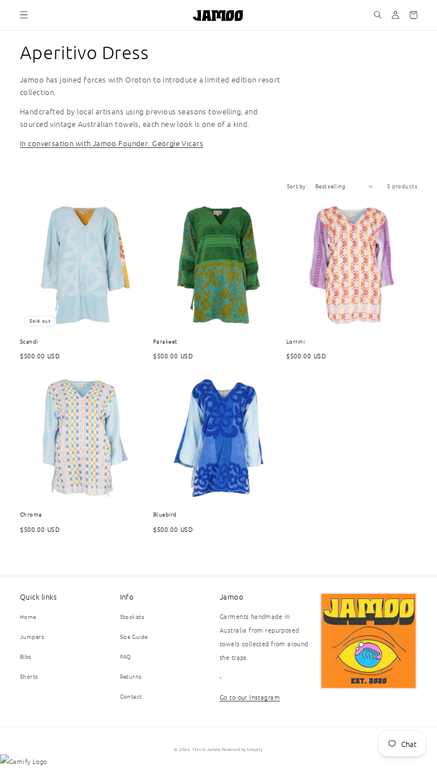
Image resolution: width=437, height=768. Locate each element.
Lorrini (295, 341)
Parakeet (165, 341)
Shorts (29, 676)
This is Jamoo (206, 749)
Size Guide (134, 636)
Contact (131, 696)
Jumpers (32, 636)
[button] (24, 15)
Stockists (132, 616)
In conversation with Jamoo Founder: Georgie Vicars (111, 143)
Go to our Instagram (250, 696)
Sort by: (297, 185)
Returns (131, 676)
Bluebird (165, 514)
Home (28, 616)
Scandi (29, 341)
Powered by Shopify (242, 749)
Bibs (25, 656)
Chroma (31, 514)
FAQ (125, 656)
